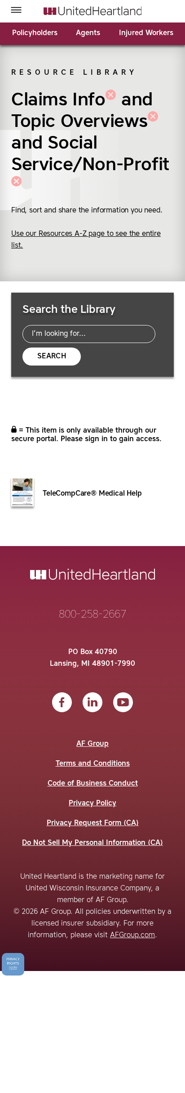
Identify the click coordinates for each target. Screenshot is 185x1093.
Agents (88, 33)
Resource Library (74, 73)
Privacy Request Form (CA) (93, 823)
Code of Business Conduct (93, 783)
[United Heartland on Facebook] (62, 702)
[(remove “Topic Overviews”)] (153, 122)
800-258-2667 (92, 615)
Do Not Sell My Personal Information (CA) (92, 843)
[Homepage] (93, 11)
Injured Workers (146, 33)
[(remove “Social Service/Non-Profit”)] (16, 187)
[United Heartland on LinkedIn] (92, 702)
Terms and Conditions (93, 764)
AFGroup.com (132, 935)
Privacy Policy (92, 803)
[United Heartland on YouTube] (123, 702)
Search (51, 356)
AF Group (92, 744)
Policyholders (34, 33)
